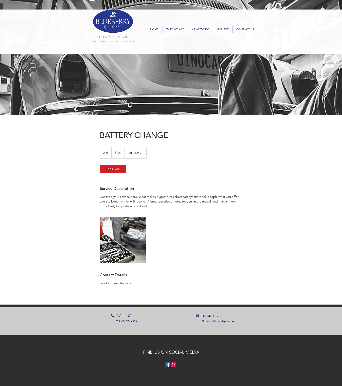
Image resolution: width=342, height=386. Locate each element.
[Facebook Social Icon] (167, 364)
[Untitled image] (123, 240)
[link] (113, 169)
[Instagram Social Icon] (173, 364)
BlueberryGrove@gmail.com (218, 321)
